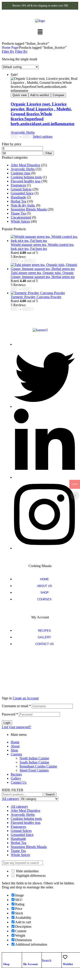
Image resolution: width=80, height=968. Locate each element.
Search (50, 794)
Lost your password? (16, 727)
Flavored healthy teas (25, 181)
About (15, 746)
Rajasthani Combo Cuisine (38, 766)
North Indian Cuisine (34, 758)
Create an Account (26, 698)
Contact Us (18, 782)
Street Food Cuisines (34, 770)
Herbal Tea (18, 201)
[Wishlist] (65, 957)
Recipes (16, 774)
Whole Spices (20, 221)
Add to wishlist (39, 95)
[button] (40, 32)
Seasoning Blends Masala (29, 209)
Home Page (10, 47)
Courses (16, 754)
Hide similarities (27, 871)
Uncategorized (21, 217)
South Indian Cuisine (34, 762)
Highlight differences (30, 875)
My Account (30, 964)
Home (15, 742)
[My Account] (25, 957)
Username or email (16, 706)
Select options (42, 136)
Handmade (18, 197)
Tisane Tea (18, 213)
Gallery (16, 778)
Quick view (19, 95)
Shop (6, 964)
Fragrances (18, 185)
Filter (49, 153)
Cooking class (20, 173)
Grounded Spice (22, 193)
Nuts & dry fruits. (23, 205)
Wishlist (68, 964)
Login (7, 722)
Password (10, 714)
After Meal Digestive (25, 165)
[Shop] (5, 957)
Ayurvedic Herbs (23, 132)
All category (19, 806)
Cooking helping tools (26, 177)
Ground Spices (21, 189)
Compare (58, 95)
